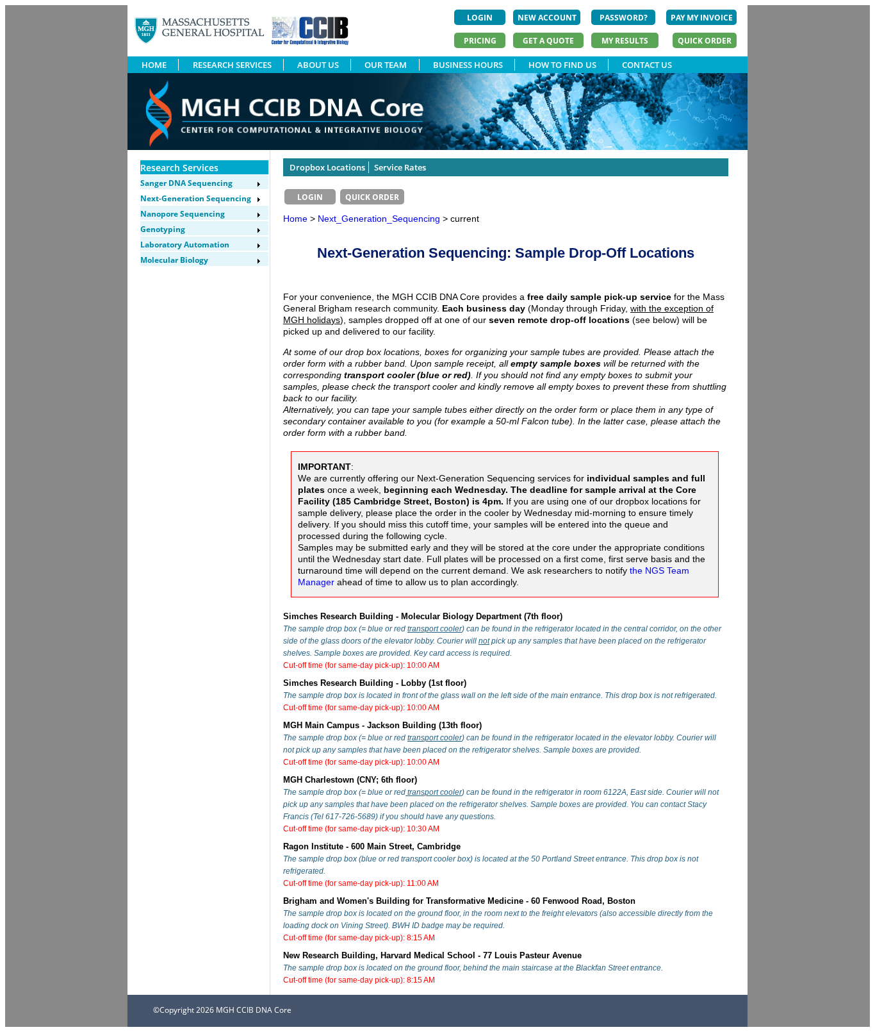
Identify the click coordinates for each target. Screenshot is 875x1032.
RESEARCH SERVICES (232, 65)
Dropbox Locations (327, 167)
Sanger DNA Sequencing (186, 183)
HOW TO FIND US (562, 65)
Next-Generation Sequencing (195, 198)
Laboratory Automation (184, 244)
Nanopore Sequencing (182, 213)
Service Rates (400, 167)
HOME (154, 65)
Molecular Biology (174, 259)
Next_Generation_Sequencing (380, 218)
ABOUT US (318, 65)
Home (295, 218)
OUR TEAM (385, 65)
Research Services (179, 168)
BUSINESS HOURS (468, 65)
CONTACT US (647, 65)
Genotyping (162, 229)
